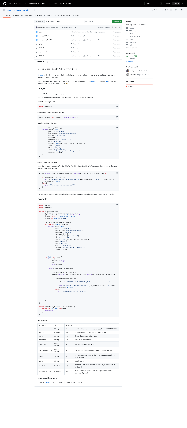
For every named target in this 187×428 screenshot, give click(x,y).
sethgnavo (41, 27)
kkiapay (8, 10)
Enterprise (58, 3)
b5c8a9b (100, 27)
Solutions (22, 3)
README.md (42, 56)
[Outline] (119, 61)
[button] (117, 106)
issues (47, 382)
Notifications (157, 10)
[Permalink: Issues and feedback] (36, 378)
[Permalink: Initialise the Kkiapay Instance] (36, 123)
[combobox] (98, 21)
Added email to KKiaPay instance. (82, 36)
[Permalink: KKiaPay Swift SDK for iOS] (36, 69)
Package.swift (43, 52)
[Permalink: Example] (36, 199)
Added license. (76, 48)
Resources (33, 3)
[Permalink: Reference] (36, 320)
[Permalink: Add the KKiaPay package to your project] (36, 94)
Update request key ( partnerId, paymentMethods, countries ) (91, 40)
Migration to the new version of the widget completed (88, 32)
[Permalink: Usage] (36, 88)
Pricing (68, 3)
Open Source (46, 3)
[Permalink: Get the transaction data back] (36, 162)
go (107, 81)
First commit (75, 44)
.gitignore (41, 44)
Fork (169, 10)
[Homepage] (4, 3)
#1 (59, 27)
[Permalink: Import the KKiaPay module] (36, 101)
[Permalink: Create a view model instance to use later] (36, 112)
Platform (12, 3)
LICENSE (41, 48)
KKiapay (40, 75)
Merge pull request (52, 27)
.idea (40, 32)
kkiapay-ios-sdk (21, 10)
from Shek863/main (67, 27)
